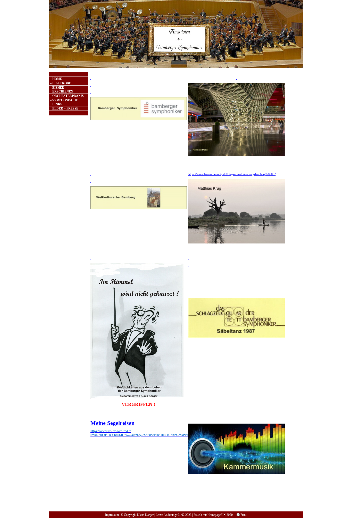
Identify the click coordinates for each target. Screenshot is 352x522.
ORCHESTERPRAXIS (68, 96)
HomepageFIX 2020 (220, 515)
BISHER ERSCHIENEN (62, 89)
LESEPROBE (61, 83)
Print (243, 515)
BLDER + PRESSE (65, 108)
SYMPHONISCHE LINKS (65, 102)
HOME (57, 79)
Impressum (112, 515)
